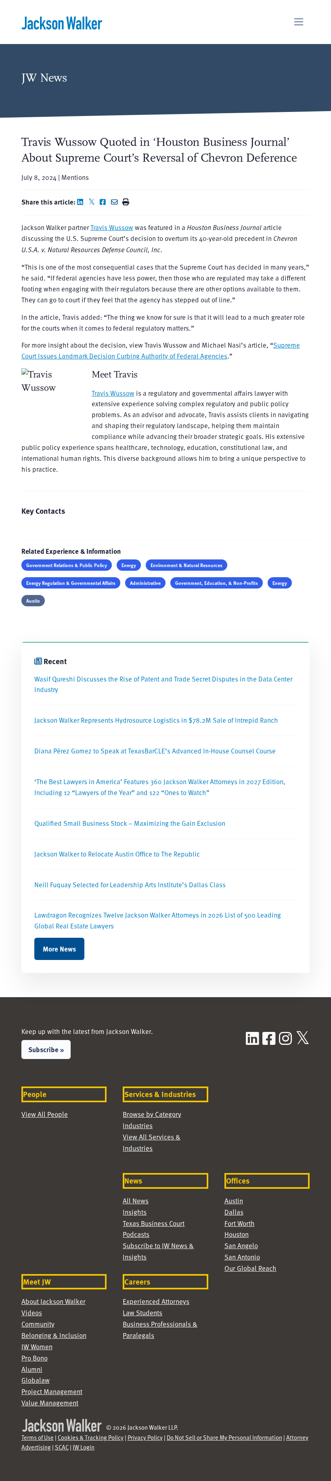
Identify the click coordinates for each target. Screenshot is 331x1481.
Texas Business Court (153, 1223)
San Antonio (242, 1257)
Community (37, 1324)
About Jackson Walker (53, 1301)
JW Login (83, 1447)
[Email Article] (116, 202)
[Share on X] (93, 202)
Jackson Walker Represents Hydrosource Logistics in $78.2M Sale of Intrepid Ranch (156, 720)
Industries (138, 1125)
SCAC (62, 1447)
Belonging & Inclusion (53, 1335)
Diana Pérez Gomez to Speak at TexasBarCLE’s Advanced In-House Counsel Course (155, 751)
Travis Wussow (111, 227)
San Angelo (241, 1245)
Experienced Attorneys (156, 1301)
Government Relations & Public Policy (66, 565)
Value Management (49, 1403)
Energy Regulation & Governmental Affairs (70, 582)
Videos (31, 1313)
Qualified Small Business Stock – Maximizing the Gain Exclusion (129, 823)
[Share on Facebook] (104, 202)
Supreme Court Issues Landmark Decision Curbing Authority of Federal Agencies (160, 350)
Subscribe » (46, 1049)
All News (136, 1201)
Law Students (142, 1313)
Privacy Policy (145, 1437)
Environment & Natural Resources (186, 565)
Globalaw (35, 1380)
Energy (129, 565)
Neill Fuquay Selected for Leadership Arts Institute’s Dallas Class (130, 885)
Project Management (51, 1391)
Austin (33, 600)
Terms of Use (37, 1437)
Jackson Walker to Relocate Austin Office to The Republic (117, 854)
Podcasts (136, 1234)
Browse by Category (152, 1114)
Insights (135, 1212)
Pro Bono (34, 1358)
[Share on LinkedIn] (82, 202)
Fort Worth (239, 1223)
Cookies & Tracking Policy (91, 1437)
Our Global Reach (250, 1268)
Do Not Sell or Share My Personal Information (224, 1437)
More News (59, 949)
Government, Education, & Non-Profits (216, 582)
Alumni (31, 1369)
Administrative (145, 582)
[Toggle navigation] (299, 22)
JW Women (36, 1347)
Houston (236, 1234)
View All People (44, 1114)
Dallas (233, 1212)
